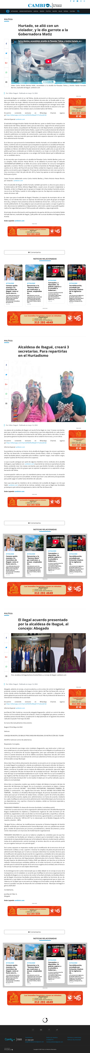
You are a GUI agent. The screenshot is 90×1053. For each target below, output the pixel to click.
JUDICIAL (36, 11)
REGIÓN (42, 11)
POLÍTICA (48, 11)
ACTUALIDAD (14, 11)
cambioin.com (20, 119)
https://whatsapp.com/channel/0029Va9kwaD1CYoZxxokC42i (26, 115)
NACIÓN (54, 11)
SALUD (60, 11)
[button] (9, 236)
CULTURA (72, 11)
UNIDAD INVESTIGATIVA (25, 11)
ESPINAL (66, 11)
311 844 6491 (29, 1040)
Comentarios (35, 252)
